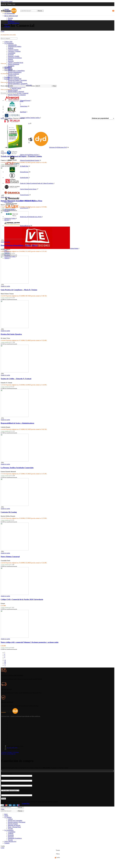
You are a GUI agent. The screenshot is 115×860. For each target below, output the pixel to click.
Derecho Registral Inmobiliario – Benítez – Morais (19, 245)
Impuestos (11, 61)
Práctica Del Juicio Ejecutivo (11, 334)
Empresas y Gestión (13, 56)
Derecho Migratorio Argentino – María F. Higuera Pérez (21, 201)
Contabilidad (11, 53)
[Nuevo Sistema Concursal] (15, 550)
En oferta (7, 77)
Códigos (10, 819)
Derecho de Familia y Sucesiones (17, 80)
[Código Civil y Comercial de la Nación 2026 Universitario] (15, 594)
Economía (11, 54)
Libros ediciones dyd (14, 726)
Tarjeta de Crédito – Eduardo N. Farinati (16, 379)
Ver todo (10, 828)
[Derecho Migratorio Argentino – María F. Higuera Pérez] (15, 194)
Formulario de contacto (14, 743)
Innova (10, 19)
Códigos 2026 (8, 41)
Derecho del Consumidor (15, 82)
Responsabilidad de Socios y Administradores (17, 423)
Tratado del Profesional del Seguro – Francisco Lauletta (21, 156)
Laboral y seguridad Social (15, 62)
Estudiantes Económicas (15, 57)
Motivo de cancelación (7, 789)
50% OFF (7, 70)
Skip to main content (6, 1)
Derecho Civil (12, 75)
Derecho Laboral (16, 88)
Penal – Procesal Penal (14, 827)
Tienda (10, 721)
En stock (6, 79)
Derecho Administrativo (14, 72)
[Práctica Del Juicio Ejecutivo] (15, 327)
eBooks (10, 729)
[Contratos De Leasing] (15, 505)
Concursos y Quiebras (14, 51)
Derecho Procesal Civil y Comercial (18, 93)
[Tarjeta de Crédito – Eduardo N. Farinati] (15, 372)
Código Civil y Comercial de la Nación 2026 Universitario (22, 599)
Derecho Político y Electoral (16, 91)
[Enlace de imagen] (9, 713)
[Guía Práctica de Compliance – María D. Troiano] (15, 283)
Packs (10, 727)
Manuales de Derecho (14, 825)
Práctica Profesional (13, 23)
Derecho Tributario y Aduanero (17, 95)
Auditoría (10, 48)
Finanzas (10, 59)
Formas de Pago (13, 735)
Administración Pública (14, 46)
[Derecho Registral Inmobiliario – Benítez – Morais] (15, 238)
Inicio (2, 118)
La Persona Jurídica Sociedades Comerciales (17, 468)
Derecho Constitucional (14, 78)
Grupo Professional (13, 738)
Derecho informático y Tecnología (17, 83)
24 (5, 662)
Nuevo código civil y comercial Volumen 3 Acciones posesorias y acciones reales (29, 642)
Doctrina (10, 18)
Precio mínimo (5, 86)
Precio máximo (30, 86)
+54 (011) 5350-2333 (11, 748)
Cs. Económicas (8, 43)
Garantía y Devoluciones (15, 737)
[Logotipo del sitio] (9, 14)
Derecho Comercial (13, 77)
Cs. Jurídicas (9, 118)
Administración (12, 45)
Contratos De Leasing (9, 512)
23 (5, 660)
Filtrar (54, 86)
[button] (5, 153)
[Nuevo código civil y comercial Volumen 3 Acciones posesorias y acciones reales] (15, 637)
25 (5, 663)
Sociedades (11, 66)
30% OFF (7, 68)
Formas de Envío (13, 733)
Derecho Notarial (13, 90)
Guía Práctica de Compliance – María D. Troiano (19, 290)
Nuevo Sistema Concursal (10, 557)
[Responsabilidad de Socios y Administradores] (15, 416)
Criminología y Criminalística (16, 70)
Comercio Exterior (13, 49)
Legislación (11, 21)
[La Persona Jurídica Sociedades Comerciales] (15, 461)
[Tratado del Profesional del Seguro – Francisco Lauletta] (15, 149)
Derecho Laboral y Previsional (16, 822)
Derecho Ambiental (13, 74)
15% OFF (7, 67)
